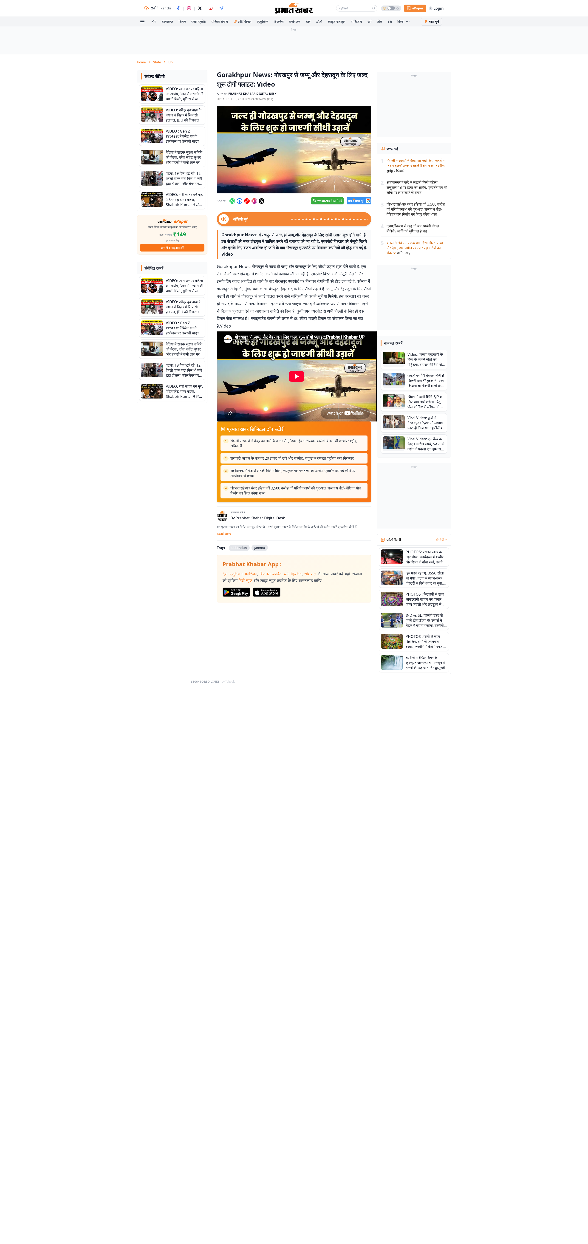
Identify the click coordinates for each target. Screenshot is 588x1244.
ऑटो (319, 21)
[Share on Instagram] (254, 201)
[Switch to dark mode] (391, 8)
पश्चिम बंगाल (220, 21)
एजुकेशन (262, 21)
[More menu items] (408, 21)
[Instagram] (189, 8)
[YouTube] (210, 8)
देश (390, 21)
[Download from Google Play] (236, 592)
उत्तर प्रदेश (198, 21)
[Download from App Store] (266, 592)
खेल (379, 21)
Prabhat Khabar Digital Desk (260, 517)
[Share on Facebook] (239, 201)
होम (154, 21)
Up (170, 62)
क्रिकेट (296, 574)
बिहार (182, 21)
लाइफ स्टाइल (336, 21)
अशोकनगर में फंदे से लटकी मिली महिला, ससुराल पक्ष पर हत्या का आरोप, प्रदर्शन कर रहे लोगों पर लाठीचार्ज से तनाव (292, 473)
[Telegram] (221, 8)
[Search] (373, 8)
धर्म (369, 21)
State (157, 62)
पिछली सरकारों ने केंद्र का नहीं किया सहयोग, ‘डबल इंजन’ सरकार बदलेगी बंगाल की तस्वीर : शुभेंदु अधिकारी (293, 443)
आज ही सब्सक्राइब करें (172, 248)
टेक (308, 21)
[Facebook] (178, 8)
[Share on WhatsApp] (232, 201)
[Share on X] (261, 201)
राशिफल (356, 21)
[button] (294, 149)
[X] (199, 8)
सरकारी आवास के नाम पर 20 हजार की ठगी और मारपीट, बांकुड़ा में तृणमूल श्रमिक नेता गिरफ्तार (292, 458)
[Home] (294, 8)
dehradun (239, 548)
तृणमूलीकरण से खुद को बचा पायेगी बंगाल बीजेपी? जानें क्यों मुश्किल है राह (413, 228)
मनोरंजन (294, 21)
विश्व (400, 21)
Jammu (259, 548)
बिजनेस (279, 21)
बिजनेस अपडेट (271, 574)
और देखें (440, 540)
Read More (224, 534)
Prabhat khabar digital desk (252, 94)
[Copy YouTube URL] (247, 201)
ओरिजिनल (245, 21)
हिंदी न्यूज (245, 580)
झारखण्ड (167, 21)
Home (141, 62)
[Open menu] (142, 21)
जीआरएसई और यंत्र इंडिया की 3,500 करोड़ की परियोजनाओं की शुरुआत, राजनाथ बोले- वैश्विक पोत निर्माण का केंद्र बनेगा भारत (295, 491)
